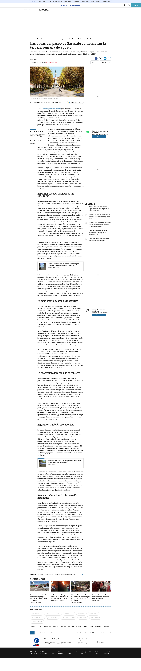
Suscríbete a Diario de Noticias (86, 633)
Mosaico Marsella (37, 618)
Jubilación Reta (52, 618)
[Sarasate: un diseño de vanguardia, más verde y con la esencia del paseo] (42, 463)
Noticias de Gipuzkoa (66, 642)
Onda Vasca (64, 644)
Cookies (76, 651)
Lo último (90, 204)
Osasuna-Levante (37, 622)
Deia (45, 641)
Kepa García (51, 464)
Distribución (81, 641)
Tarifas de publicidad (83, 644)
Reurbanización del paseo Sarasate (65, 574)
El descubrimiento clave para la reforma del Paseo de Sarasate (37, 142)
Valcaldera (81, 614)
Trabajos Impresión (99, 641)
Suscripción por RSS (99, 642)
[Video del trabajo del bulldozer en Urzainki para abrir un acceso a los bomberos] (80, 586)
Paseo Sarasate (49, 574)
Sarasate (40, 574)
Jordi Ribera (82, 618)
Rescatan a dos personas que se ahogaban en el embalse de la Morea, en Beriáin (64, 39)
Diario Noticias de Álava (49, 642)
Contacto (43, 633)
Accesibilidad (89, 651)
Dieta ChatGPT (95, 618)
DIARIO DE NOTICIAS (53, 267)
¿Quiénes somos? (106, 633)
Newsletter (68, 633)
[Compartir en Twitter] (100, 58)
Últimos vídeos (37, 579)
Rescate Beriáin (36, 614)
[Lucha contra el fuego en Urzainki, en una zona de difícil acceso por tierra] (60, 586)
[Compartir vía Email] (109, 58)
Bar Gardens (93, 614)
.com (32, 633)
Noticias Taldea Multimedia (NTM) (52, 644)
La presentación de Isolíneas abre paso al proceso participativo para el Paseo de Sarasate (37, 136)
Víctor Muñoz (69, 614)
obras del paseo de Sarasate (51, 109)
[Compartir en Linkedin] (105, 58)
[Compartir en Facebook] (96, 58)
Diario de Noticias (65, 641)
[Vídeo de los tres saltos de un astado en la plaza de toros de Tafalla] (101, 586)
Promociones (55, 633)
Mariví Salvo (33, 59)
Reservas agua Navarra (53, 614)
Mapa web (80, 642)
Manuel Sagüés (96, 600)
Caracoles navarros (68, 618)
